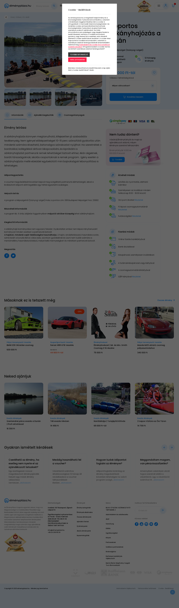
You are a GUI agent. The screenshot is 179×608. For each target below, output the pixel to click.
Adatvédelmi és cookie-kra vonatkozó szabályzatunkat (89, 46)
